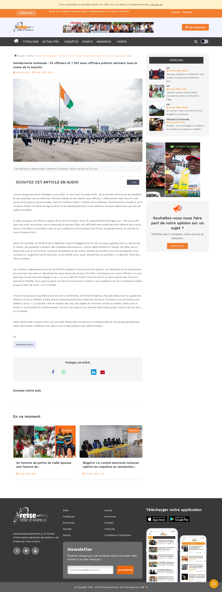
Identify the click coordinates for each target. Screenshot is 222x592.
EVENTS (87, 41)
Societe (30, 56)
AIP (168, 68)
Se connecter (197, 27)
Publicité (187, 12)
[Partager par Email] (102, 372)
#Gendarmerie (24, 344)
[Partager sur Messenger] (74, 372)
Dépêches (176, 60)
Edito (66, 510)
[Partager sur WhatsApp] (63, 372)
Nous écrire (177, 245)
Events (108, 510)
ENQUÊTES (71, 41)
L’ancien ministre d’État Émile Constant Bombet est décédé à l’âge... (182, 96)
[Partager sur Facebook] (53, 372)
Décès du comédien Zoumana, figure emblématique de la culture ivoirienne (89, 11)
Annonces (110, 516)
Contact (175, 12)
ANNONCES (104, 41)
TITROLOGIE (31, 41)
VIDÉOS (122, 41)
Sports (67, 535)
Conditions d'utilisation (118, 535)
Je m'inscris (125, 569)
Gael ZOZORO (22, 72)
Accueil (20, 56)
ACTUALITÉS (50, 41)
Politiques (68, 516)
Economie (68, 522)
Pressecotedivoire (110, 587)
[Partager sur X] (84, 372)
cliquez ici (156, 4)
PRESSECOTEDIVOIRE (177, 119)
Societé (67, 529)
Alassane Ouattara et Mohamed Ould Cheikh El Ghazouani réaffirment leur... (185, 77)
